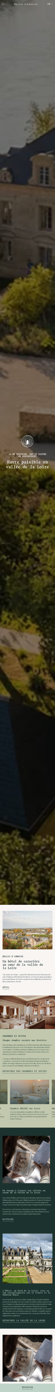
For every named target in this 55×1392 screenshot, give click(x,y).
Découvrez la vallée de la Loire (24, 1320)
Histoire (8, 1219)
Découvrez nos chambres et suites (25, 1071)
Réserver (27, 1387)
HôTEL (6, 987)
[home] (25, 4)
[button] (50, 4)
